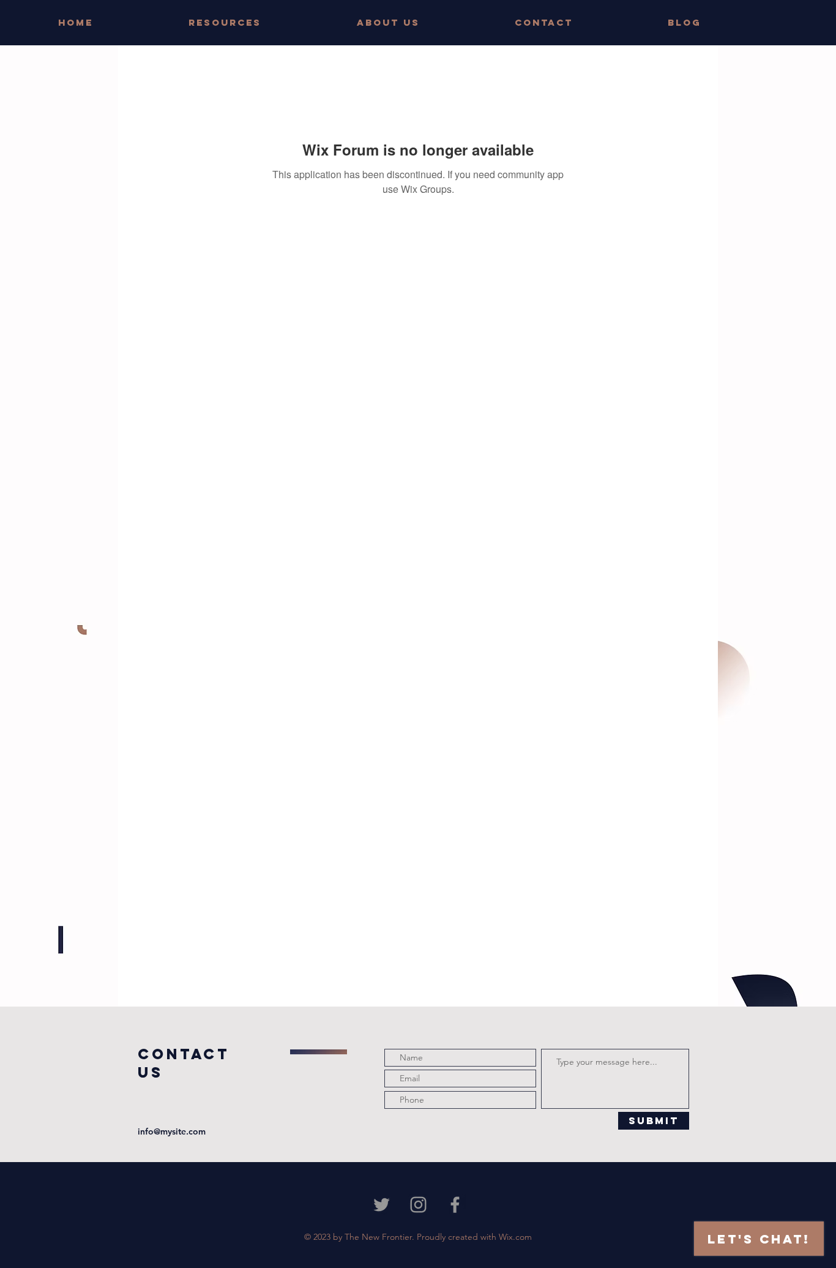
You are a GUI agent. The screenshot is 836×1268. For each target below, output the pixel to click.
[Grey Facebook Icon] (455, 1204)
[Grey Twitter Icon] (381, 1204)
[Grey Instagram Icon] (418, 1204)
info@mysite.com (172, 1131)
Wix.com (515, 1236)
